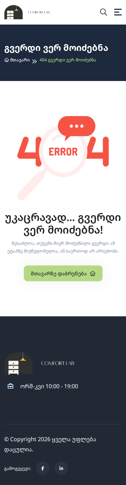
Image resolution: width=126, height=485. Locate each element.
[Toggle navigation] (118, 12)
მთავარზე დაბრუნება (59, 273)
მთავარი (19, 60)
